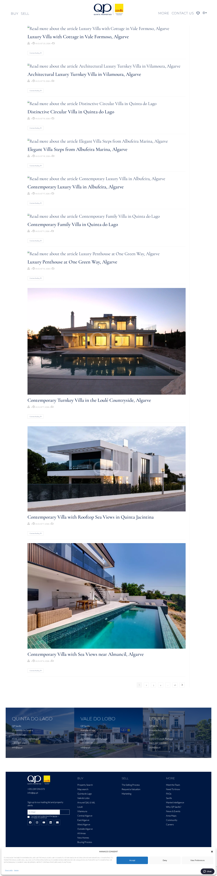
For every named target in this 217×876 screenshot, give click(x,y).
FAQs (168, 793)
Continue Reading (36, 52)
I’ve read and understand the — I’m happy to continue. (45, 816)
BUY (14, 13)
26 (175, 685)
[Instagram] (37, 822)
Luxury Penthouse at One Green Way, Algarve (72, 262)
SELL (25, 13)
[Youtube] (44, 822)
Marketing (126, 793)
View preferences (197, 860)
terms (55, 816)
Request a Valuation (131, 789)
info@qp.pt (33, 792)
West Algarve (83, 824)
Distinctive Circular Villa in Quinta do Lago (71, 112)
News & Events (173, 811)
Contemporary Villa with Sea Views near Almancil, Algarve (86, 654)
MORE (163, 13)
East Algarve (83, 820)
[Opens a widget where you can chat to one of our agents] (207, 871)
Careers (170, 824)
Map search (82, 789)
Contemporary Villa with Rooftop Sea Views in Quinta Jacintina (91, 517)
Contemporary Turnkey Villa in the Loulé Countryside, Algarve (89, 400)
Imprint (16, 870)
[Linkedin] (50, 822)
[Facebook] (30, 822)
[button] (212, 851)
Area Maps (171, 815)
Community (171, 820)
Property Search (85, 784)
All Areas (81, 833)
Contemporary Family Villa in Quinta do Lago (73, 224)
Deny (165, 860)
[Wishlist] (198, 13)
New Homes (83, 837)
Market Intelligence (175, 802)
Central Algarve (84, 815)
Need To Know (173, 789)
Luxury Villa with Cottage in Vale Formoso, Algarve (78, 37)
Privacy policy (9, 870)
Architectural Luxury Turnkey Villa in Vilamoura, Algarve (84, 74)
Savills (169, 798)
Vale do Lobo (83, 798)
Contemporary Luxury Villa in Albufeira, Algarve (76, 187)
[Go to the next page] (182, 684)
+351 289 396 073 (36, 789)
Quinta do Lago (84, 793)
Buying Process (84, 842)
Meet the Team (173, 784)
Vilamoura (82, 811)
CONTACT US (183, 13)
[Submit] (65, 812)
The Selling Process (131, 784)
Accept (132, 860)
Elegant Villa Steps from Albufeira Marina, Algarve (77, 149)
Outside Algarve (85, 828)
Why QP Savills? (173, 806)
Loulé (80, 806)
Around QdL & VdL (86, 802)
